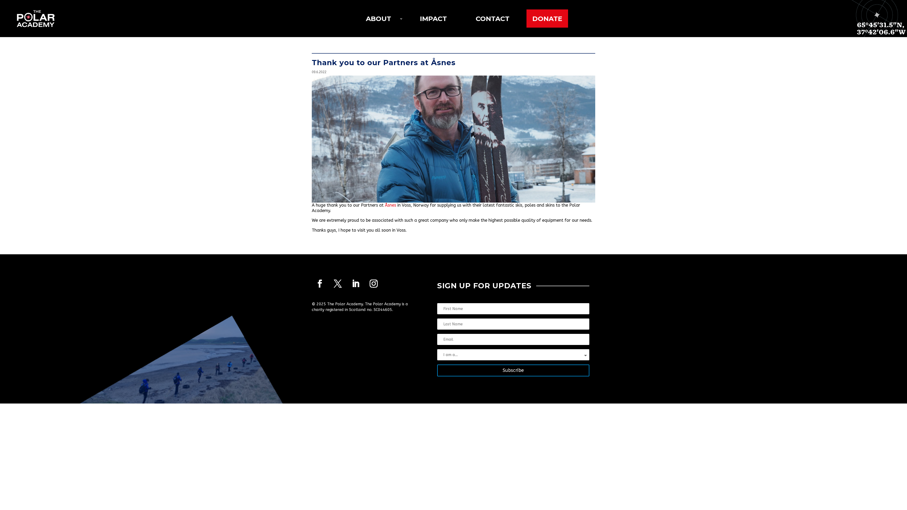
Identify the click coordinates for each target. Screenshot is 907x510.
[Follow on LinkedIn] (356, 284)
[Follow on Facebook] (320, 284)
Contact (492, 19)
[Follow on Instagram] (374, 284)
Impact (433, 19)
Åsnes (390, 205)
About (378, 19)
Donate (547, 19)
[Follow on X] (338, 284)
